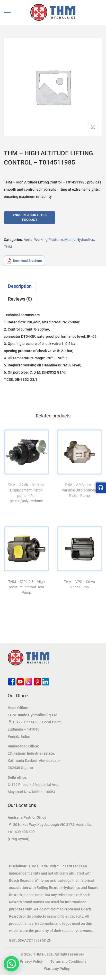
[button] (11, 963)
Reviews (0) (20, 299)
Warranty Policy (57, 969)
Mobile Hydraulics (79, 240)
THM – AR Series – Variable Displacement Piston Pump (79, 490)
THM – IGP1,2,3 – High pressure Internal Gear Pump (26, 587)
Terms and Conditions (68, 961)
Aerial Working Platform (43, 240)
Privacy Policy (31, 961)
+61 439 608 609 (21, 832)
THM (8, 247)
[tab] (53, 286)
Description (20, 286)
